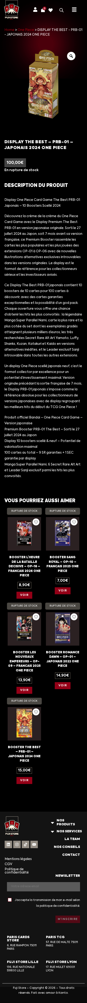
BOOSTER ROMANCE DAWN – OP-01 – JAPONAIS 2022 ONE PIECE (62, 659)
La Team (72, 839)
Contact (71, 855)
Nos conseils (67, 847)
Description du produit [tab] (36, 185)
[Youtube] (34, 844)
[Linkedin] (8, 844)
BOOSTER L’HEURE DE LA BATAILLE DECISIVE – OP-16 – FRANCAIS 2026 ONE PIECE (24, 566)
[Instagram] (17, 844)
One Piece (26, 30)
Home (9, 30)
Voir (24, 595)
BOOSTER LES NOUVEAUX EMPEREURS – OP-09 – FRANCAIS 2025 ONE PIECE (24, 661)
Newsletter (67, 875)
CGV (8, 864)
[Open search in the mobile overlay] (61, 10)
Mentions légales (18, 859)
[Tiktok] (25, 844)
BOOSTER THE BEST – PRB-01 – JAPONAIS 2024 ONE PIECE (24, 754)
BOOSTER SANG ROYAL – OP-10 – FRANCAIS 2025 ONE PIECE (62, 564)
